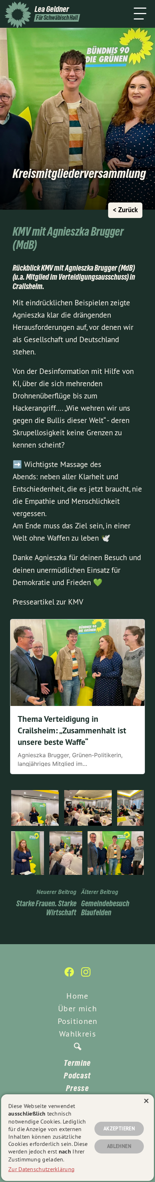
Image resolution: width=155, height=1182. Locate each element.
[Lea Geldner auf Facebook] (69, 975)
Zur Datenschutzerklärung (41, 1169)
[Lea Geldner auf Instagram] (86, 975)
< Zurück (125, 209)
